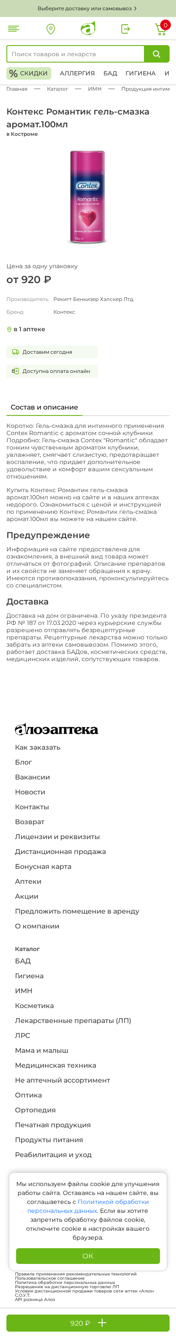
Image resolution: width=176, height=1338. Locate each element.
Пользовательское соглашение (50, 1278)
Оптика (28, 1095)
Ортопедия (35, 1110)
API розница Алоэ (35, 1300)
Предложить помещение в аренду (77, 911)
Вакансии (32, 777)
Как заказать (37, 747)
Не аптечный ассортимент (62, 1080)
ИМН (23, 991)
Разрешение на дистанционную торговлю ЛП (67, 1287)
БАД (110, 73)
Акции (26, 896)
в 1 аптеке (29, 329)
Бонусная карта (43, 866)
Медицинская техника (55, 1065)
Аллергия (77, 73)
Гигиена (141, 73)
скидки (28, 73)
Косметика (34, 1006)
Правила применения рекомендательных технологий (76, 1274)
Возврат (29, 822)
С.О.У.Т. (22, 1295)
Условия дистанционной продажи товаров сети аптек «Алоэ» (84, 1291)
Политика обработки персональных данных (65, 1283)
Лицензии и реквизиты (57, 837)
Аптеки (28, 881)
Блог (23, 762)
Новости (30, 792)
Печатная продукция (53, 1125)
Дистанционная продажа (60, 852)
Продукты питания (49, 1140)
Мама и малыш (41, 1050)
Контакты (32, 807)
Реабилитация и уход (53, 1155)
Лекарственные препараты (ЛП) (73, 1021)
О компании (37, 926)
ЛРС (22, 1035)
